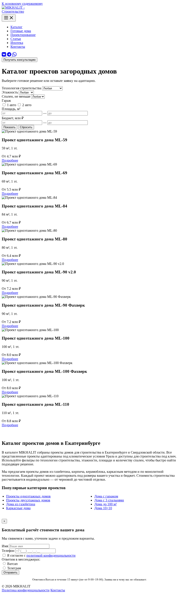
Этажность (10, 92)
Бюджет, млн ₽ (13, 118)
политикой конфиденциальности (51, 555)
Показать (9, 127)
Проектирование (23, 35)
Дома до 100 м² (105, 504)
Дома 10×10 (103, 508)
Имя (5, 546)
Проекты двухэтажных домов (28, 500)
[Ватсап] (14, 55)
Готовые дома (20, 31)
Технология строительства (21, 88)
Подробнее (10, 160)
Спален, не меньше (16, 96)
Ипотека (16, 43)
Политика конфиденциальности (26, 590)
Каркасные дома (18, 508)
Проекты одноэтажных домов (28, 496)
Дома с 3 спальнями (109, 500)
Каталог (16, 27)
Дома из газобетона (20, 504)
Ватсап (12, 564)
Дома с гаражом (106, 496)
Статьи (15, 39)
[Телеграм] (9, 55)
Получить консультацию (19, 59)
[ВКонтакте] (4, 55)
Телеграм (14, 568)
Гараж (6, 100)
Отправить (10, 572)
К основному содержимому (22, 3)
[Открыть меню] (9, 18)
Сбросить (26, 127)
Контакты (17, 46)
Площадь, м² (11, 109)
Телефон (8, 551)
